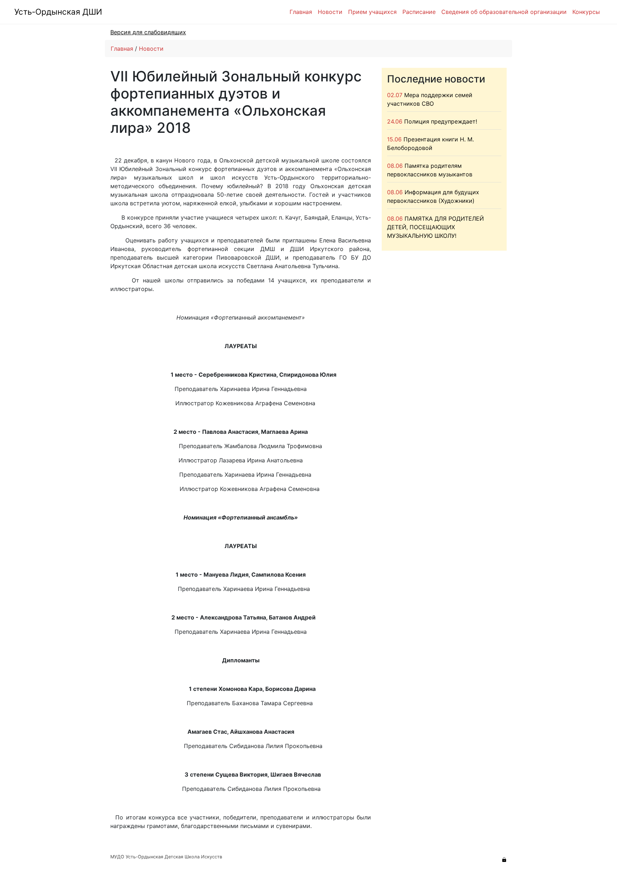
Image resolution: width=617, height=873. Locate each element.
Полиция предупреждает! (440, 121)
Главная (301, 11)
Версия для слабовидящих (148, 32)
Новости (330, 11)
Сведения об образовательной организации (504, 11)
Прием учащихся (372, 11)
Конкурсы (586, 11)
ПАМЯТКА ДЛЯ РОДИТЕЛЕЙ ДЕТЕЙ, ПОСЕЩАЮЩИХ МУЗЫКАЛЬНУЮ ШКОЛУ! (435, 227)
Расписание (419, 11)
